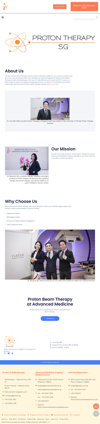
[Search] (97, 17)
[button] (2, 17)
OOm (48, 422)
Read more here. (53, 84)
